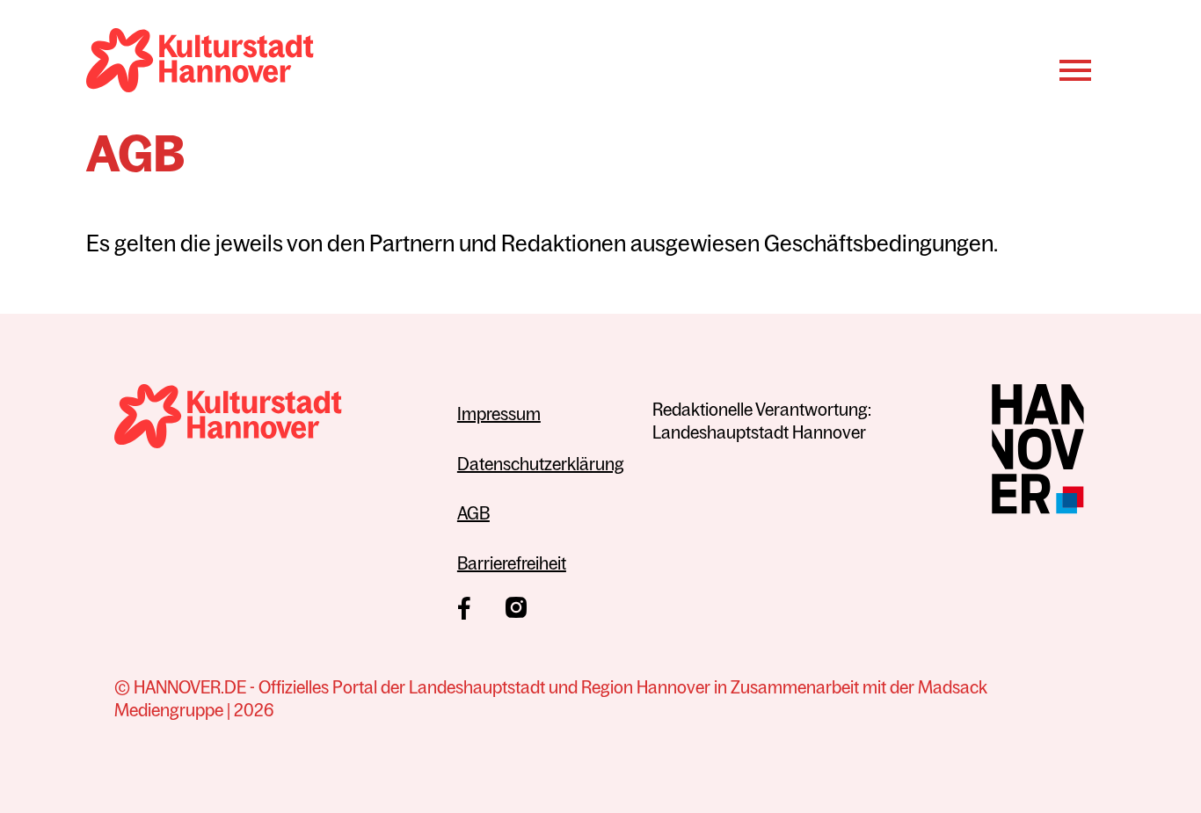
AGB (473, 513)
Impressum (499, 414)
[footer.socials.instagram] (516, 607)
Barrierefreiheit (511, 563)
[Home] (200, 63)
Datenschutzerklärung (540, 464)
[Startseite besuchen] (271, 419)
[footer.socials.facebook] (463, 608)
